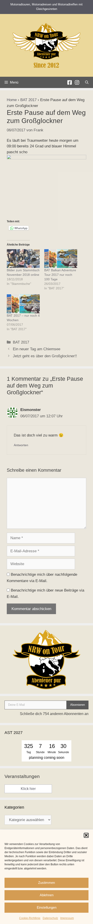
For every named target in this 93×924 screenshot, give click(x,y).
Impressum (67, 918)
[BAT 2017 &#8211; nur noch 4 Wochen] (23, 303)
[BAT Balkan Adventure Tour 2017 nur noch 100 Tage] (60, 258)
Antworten (21, 445)
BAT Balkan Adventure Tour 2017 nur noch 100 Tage (60, 274)
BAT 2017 (28, 100)
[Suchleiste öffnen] (87, 82)
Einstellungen (46, 907)
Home (12, 100)
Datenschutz (50, 918)
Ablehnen (46, 895)
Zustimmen (46, 883)
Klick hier (28, 789)
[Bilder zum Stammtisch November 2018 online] (23, 258)
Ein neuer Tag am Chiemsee (36, 349)
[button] (86, 835)
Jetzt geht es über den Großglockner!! (45, 356)
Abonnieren (77, 704)
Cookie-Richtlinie (29, 918)
